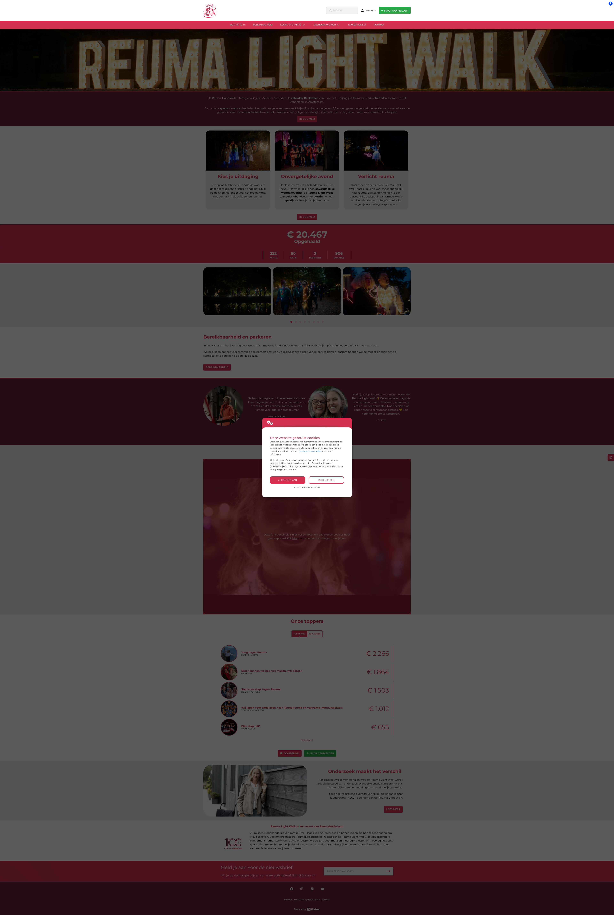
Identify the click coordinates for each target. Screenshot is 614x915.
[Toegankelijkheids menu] (610, 3)
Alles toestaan (287, 480)
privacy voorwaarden (310, 451)
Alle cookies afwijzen (307, 487)
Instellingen (326, 480)
